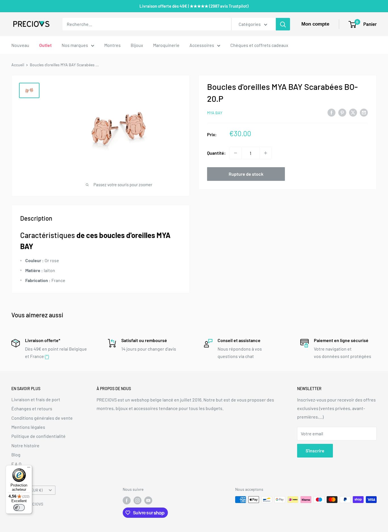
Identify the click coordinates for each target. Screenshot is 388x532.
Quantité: (216, 153)
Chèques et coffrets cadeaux (259, 45)
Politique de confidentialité (38, 436)
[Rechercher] (283, 24)
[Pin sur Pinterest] (342, 112)
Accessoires (201, 45)
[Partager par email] (364, 112)
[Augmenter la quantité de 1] (266, 153)
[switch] (19, 507)
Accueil (17, 64)
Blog (15, 454)
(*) (47, 356)
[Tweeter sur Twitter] (353, 112)
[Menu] (28, 468)
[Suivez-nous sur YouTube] (148, 500)
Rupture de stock (246, 174)
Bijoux (137, 45)
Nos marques (75, 45)
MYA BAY (214, 112)
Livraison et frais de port (35, 399)
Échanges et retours (31, 408)
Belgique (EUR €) (28, 490)
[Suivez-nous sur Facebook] (127, 500)
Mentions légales (28, 427)
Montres (112, 45)
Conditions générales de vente (42, 418)
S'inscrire (315, 450)
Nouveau (20, 45)
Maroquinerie (166, 45)
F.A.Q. (16, 464)
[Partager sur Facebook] (331, 112)
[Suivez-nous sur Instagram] (137, 500)
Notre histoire (25, 445)
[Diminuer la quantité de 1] (235, 153)
